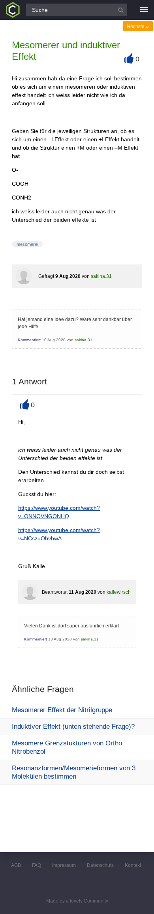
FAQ (36, 865)
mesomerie (27, 244)
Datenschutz (100, 865)
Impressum (64, 865)
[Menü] (144, 10)
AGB (16, 865)
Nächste (138, 26)
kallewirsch (119, 592)
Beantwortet (55, 592)
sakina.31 (101, 276)
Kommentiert (29, 340)
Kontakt (133, 865)
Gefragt (46, 276)
